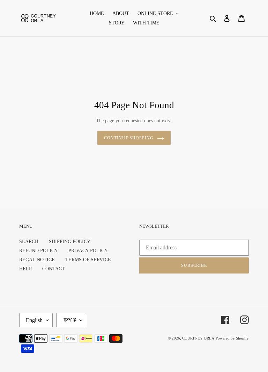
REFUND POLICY (38, 250)
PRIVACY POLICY (88, 250)
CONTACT (53, 268)
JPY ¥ (69, 320)
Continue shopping (129, 138)
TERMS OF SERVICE (88, 259)
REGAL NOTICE (37, 259)
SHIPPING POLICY (69, 241)
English (34, 320)
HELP (25, 268)
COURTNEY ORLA (198, 338)
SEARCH (28, 241)
